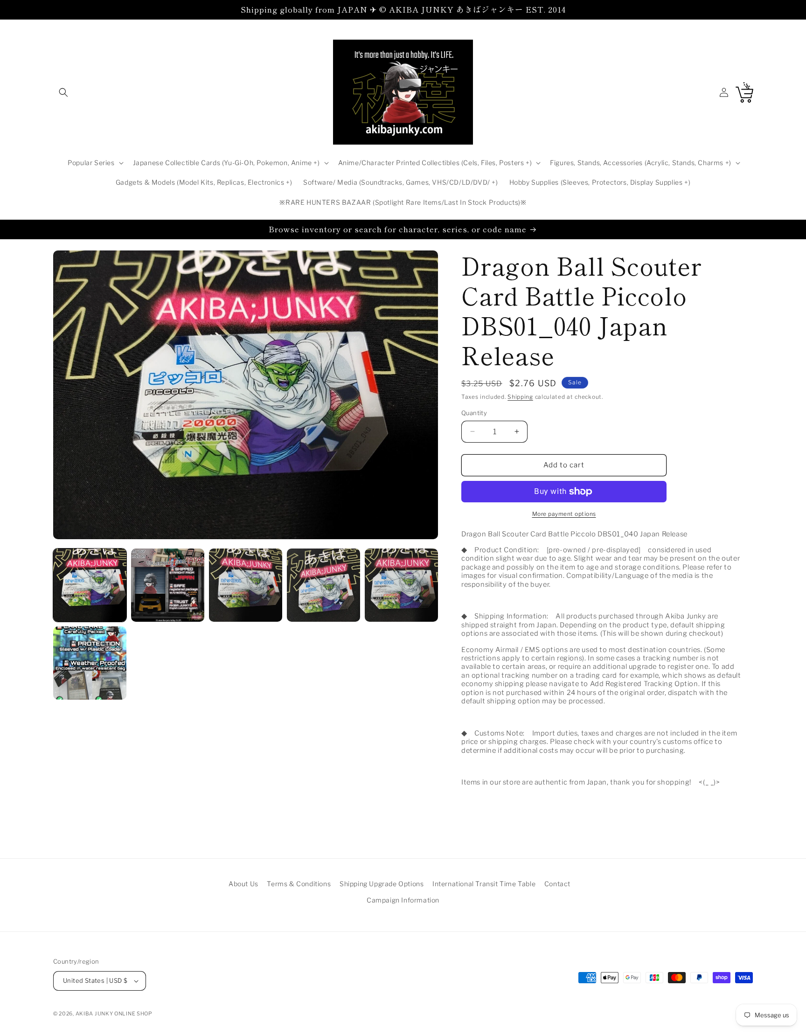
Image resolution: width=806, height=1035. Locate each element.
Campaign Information (403, 900)
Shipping (520, 396)
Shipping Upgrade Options (382, 884)
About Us (243, 884)
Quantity (474, 413)
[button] (63, 92)
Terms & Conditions (299, 884)
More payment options (564, 513)
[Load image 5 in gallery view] (401, 585)
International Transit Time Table (483, 884)
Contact (557, 884)
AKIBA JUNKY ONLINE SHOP (114, 1013)
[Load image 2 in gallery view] (167, 585)
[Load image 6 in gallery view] (89, 663)
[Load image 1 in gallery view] (89, 585)
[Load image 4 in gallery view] (323, 585)
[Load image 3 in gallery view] (245, 585)
